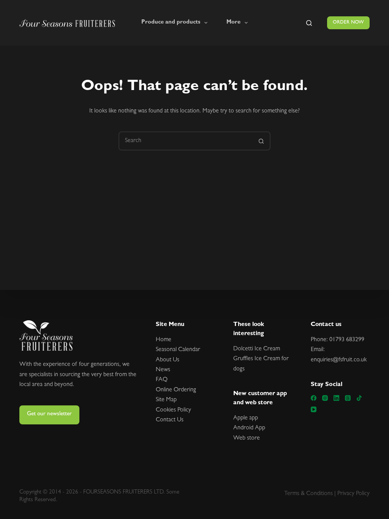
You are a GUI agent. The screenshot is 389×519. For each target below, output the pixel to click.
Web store (246, 438)
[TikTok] (359, 398)
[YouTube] (313, 409)
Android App (249, 428)
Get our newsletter (49, 414)
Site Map (166, 400)
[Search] (309, 23)
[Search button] (261, 141)
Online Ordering (176, 390)
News (163, 370)
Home (163, 340)
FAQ (162, 380)
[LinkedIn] (336, 398)
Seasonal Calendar (178, 350)
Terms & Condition (307, 494)
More (233, 22)
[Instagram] (325, 398)
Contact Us (169, 420)
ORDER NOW (348, 22)
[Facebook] (313, 398)
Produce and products (170, 22)
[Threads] (348, 398)
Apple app (245, 418)
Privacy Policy (353, 494)
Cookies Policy (173, 410)
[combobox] (185, 140)
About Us (167, 360)
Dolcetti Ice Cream (256, 349)
